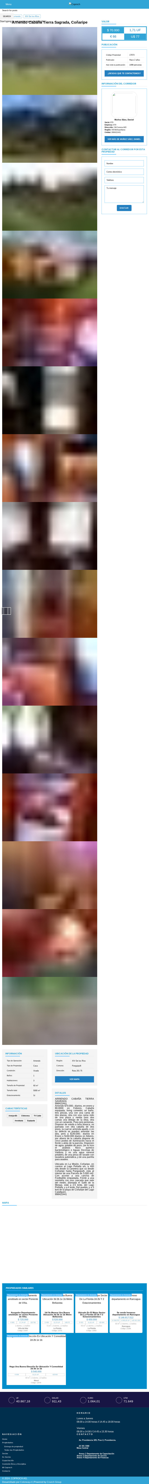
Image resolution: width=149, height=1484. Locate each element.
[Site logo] (74, 4)
